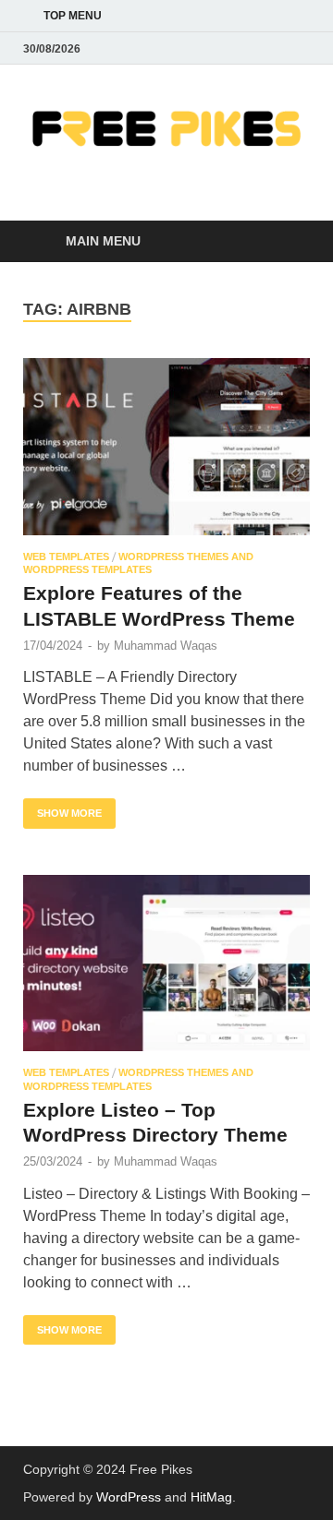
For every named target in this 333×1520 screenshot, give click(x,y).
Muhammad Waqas (165, 645)
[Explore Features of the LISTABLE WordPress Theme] (166, 446)
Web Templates (66, 556)
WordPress (128, 1497)
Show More (62, 808)
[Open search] (287, 242)
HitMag (211, 1497)
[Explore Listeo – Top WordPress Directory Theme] (166, 963)
